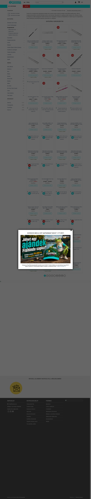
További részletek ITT (61, 266)
